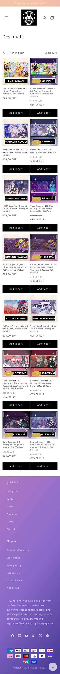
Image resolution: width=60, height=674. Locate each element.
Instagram (12, 491)
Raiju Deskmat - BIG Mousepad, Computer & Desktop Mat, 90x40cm (13, 444)
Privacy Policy (14, 565)
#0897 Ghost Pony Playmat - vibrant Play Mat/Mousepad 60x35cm (15, 208)
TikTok (10, 506)
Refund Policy (14, 572)
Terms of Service (15, 580)
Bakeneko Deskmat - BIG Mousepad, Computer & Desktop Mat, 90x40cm (41, 383)
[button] (6, 18)
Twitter (10, 498)
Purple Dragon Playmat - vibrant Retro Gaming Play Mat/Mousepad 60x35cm (14, 267)
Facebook (12, 514)
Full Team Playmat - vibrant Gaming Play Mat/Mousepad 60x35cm (15, 328)
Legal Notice (13, 557)
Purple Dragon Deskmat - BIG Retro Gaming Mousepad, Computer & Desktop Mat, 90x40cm (43, 268)
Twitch (10, 521)
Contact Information (18, 550)
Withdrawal (13, 587)
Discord (11, 529)
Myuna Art (24, 668)
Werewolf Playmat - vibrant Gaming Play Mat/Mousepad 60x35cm (15, 152)
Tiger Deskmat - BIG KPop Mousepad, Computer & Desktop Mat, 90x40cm (42, 208)
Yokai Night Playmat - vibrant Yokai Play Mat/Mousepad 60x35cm (43, 328)
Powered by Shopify (38, 668)
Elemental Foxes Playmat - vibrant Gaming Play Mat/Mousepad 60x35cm (14, 91)
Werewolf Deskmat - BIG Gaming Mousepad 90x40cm (43, 151)
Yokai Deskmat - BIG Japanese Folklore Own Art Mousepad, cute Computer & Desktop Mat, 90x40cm (15, 384)
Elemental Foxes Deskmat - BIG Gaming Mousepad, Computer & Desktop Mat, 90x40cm (42, 92)
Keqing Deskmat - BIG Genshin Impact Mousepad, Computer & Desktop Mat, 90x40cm (42, 446)
